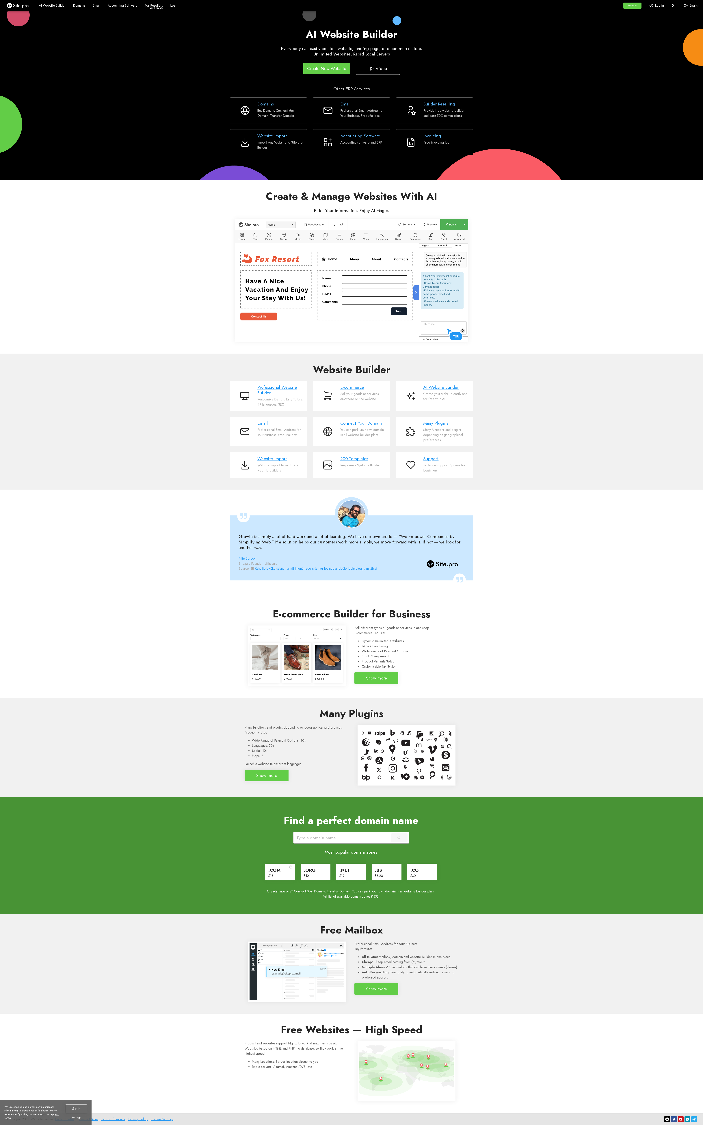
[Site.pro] (667, 1119)
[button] (632, 6)
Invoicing (432, 136)
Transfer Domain (338, 891)
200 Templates (354, 458)
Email (345, 104)
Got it (76, 1108)
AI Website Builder (441, 387)
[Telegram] (694, 1119)
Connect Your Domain (361, 423)
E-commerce (352, 387)
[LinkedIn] (687, 1119)
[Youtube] (681, 1119)
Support (430, 458)
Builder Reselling (439, 104)
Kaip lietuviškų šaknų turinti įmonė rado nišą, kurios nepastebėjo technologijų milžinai (316, 568)
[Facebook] (674, 1119)
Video (381, 68)
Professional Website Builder (277, 390)
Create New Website (326, 68)
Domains (265, 104)
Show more (376, 678)
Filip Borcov (247, 558)
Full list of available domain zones (346, 896)
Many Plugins (435, 423)
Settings (76, 1117)
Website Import (272, 136)
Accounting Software (360, 136)
